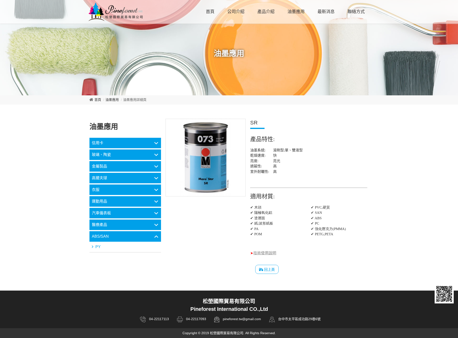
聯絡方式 (356, 11)
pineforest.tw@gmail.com (242, 319)
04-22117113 (159, 319)
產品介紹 (266, 11)
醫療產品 (99, 225)
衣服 (95, 190)
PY (97, 247)
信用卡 (97, 143)
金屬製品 (99, 166)
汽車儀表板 (101, 213)
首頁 (210, 11)
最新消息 (326, 11)
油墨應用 (296, 11)
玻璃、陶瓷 (101, 155)
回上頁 (269, 269)
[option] (205, 157)
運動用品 (99, 201)
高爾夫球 (99, 178)
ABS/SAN (100, 236)
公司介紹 (236, 11)
